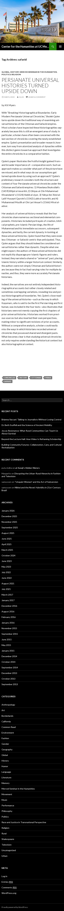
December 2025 (9, 516)
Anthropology (8, 704)
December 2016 (9, 606)
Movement (7, 794)
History (14, 72)
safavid (7, 381)
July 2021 (6, 589)
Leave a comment (37, 97)
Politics (6, 74)
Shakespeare (8, 839)
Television (6, 844)
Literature (6, 777)
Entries (7, 882)
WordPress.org (9, 893)
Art (3, 710)
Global (5, 72)
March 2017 (7, 594)
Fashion (5, 738)
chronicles (9, 378)
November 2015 (9, 628)
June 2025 (7, 538)
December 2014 (9, 656)
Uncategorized (9, 850)
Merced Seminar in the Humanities (38, 72)
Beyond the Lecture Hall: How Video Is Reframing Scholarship (31, 439)
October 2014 (8, 662)
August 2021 (8, 583)
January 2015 (8, 650)
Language (6, 772)
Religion (16, 74)
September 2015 (10, 634)
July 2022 (6, 572)
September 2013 (10, 684)
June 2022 (7, 578)
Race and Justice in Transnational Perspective (24, 822)
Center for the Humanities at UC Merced (25, 46)
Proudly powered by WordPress (15, 907)
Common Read (9, 727)
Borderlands (7, 716)
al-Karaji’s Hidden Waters (27, 468)
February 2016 (9, 617)
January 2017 (8, 600)
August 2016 (8, 611)
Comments (9, 887)
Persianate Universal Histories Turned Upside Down (30, 85)
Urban (4, 856)
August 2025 (8, 533)
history (23, 378)
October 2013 (8, 678)
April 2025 (6, 544)
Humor (5, 766)
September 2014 (10, 667)
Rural (4, 833)
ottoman (36, 378)
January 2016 (8, 622)
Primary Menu (60, 46)
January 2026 (8, 510)
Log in (4, 876)
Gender (5, 744)
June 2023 (7, 561)
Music (4, 800)
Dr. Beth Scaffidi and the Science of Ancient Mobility (27, 425)
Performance (8, 805)
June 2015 (7, 639)
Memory (5, 783)
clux (21, 97)
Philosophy (7, 811)
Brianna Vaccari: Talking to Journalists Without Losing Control (31, 419)
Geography (7, 749)
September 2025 (10, 527)
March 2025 (7, 550)
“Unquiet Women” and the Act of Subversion (36, 482)
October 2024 (8, 555)
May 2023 (6, 566)
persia (48, 378)
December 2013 (9, 673)
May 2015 (6, 645)
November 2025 (9, 522)
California (6, 721)
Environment (8, 732)
